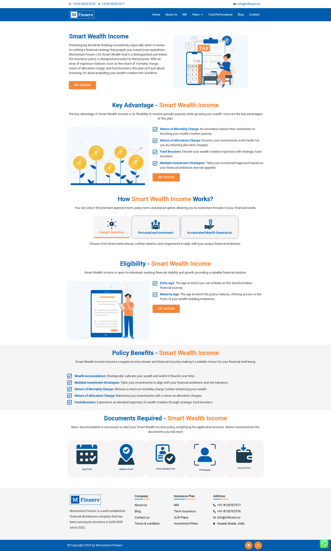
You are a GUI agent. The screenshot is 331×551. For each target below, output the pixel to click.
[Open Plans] (201, 15)
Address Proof (126, 469)
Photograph (204, 470)
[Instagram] (258, 545)
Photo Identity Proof (165, 469)
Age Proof (87, 469)
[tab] (111, 227)
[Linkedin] (249, 545)
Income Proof (244, 468)
